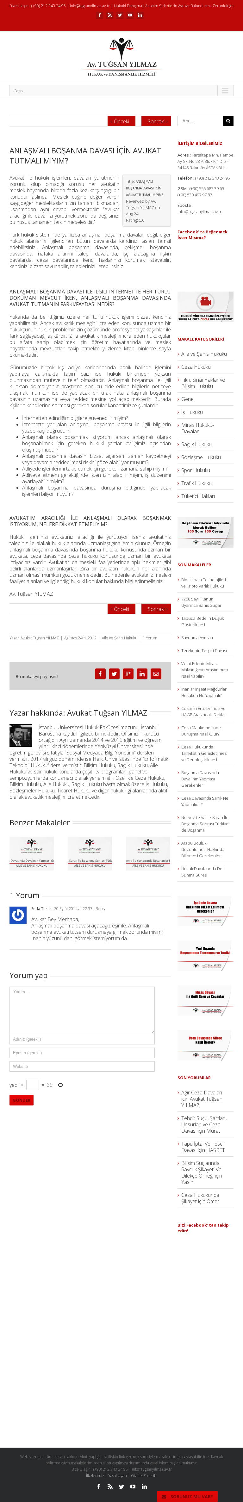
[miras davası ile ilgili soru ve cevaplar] (206, 988)
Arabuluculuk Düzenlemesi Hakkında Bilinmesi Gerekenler (202, 849)
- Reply (98, 908)
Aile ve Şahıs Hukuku (119, 638)
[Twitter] (119, 15)
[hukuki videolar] (206, 294)
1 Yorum (150, 638)
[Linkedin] (140, 15)
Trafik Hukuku (196, 483)
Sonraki (156, 121)
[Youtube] (130, 15)
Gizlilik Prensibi (144, 1475)
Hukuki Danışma (128, 6)
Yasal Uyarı (117, 1475)
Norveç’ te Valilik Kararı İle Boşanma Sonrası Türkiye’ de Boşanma (205, 824)
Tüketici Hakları (198, 496)
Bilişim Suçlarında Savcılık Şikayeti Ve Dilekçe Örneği (201, 1169)
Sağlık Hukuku (196, 444)
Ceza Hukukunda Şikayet (200, 1198)
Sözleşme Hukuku (201, 457)
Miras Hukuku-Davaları (197, 428)
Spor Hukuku (195, 470)
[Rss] (109, 15)
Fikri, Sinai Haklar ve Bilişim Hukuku (203, 383)
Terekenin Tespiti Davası (204, 650)
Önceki (121, 121)
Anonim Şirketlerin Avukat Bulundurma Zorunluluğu (189, 6)
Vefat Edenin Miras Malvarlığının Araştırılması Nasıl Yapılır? (204, 670)
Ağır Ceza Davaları (201, 1092)
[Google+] (128, 673)
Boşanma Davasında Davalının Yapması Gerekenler (200, 779)
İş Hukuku (192, 412)
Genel (188, 399)
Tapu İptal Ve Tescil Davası (202, 1147)
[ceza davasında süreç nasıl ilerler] (206, 1033)
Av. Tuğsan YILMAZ (31, 593)
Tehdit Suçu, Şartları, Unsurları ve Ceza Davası (204, 1124)
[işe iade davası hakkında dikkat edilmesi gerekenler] (206, 899)
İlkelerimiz (95, 1475)
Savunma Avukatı (197, 637)
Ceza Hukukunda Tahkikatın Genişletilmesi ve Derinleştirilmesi (204, 753)
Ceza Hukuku (196, 367)
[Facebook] (99, 15)
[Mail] (156, 673)
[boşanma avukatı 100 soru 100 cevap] (206, 520)
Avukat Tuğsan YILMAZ (40, 638)
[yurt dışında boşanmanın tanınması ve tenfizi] (206, 943)
